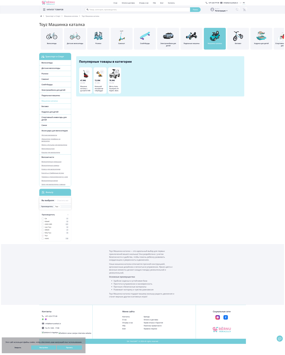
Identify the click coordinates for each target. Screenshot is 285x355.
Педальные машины (51, 95)
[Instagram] (217, 317)
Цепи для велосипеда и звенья (53, 184)
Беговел (45, 106)
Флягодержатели (48, 149)
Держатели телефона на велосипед (51, 140)
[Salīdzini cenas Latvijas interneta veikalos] (75, 333)
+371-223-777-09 (213, 3)
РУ (244, 3)
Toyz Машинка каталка (90, 16)
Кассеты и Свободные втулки (53, 173)
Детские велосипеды (51, 68)
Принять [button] (69, 347)
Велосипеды (47, 62)
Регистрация (220, 11)
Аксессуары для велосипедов (55, 130)
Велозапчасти (48, 157)
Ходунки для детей (50, 112)
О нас (115, 3)
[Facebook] (225, 317)
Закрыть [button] (17, 347)
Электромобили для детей (53, 90)
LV (240, 3)
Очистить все (62, 200)
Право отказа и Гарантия (153, 323)
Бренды (147, 317)
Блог (162, 3)
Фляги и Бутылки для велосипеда (54, 145)
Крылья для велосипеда (51, 152)
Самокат (45, 79)
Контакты (171, 3)
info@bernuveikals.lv (230, 3)
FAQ (154, 3)
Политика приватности (153, 326)
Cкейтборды (47, 84)
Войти (217, 9)
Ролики (45, 73)
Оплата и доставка (128, 3)
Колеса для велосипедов (51, 169)
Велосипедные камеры (50, 165)
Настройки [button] (43, 347)
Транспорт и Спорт (53, 16)
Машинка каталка (71, 16)
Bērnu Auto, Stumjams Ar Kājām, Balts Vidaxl (114, 89)
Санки (44, 125)
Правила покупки (150, 329)
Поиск (195, 9)
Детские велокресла (49, 135)
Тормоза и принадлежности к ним (55, 177)
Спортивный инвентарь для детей (54, 118)
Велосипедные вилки (50, 181)
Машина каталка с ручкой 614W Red (85, 89)
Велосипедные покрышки (51, 162)
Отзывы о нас (144, 3)
